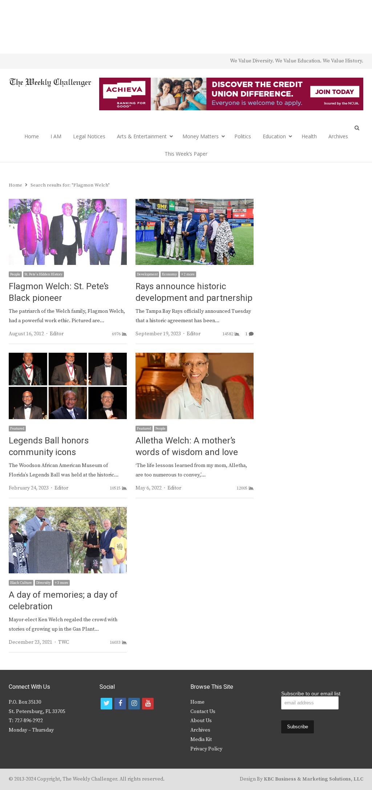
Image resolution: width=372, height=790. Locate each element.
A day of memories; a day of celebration (63, 601)
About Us (201, 720)
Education (274, 136)
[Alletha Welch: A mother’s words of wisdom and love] (195, 357)
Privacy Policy (206, 749)
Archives (338, 136)
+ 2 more (188, 274)
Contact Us (202, 711)
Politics (242, 136)
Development (147, 274)
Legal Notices (89, 136)
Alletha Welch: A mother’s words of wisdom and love (187, 446)
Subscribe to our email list (310, 693)
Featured (17, 428)
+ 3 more (61, 583)
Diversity (43, 583)
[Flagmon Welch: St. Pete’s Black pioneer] (68, 203)
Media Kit (201, 739)
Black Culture (21, 583)
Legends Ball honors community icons (49, 446)
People (15, 274)
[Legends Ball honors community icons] (68, 357)
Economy (169, 274)
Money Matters (200, 136)
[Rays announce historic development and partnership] (195, 203)
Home (31, 136)
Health (309, 136)
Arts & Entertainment (142, 136)
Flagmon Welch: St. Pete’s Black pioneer (59, 292)
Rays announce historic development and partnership (194, 292)
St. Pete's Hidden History (43, 274)
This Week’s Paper (186, 153)
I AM (55, 136)
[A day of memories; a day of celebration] (68, 511)
